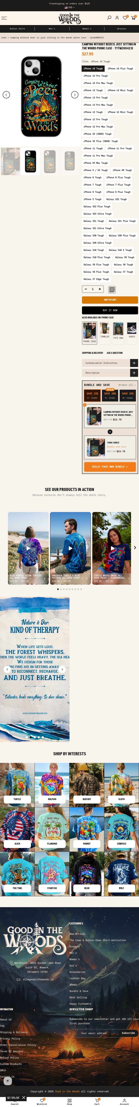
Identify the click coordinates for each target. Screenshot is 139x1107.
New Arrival (77, 934)
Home (4, 37)
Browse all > (127, 385)
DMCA (3, 1070)
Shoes (73, 984)
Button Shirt (17, 29)
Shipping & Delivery (92, 353)
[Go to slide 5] (43, 737)
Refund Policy (9, 1057)
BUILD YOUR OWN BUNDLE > (110, 467)
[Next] (74, 94)
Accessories (77, 972)
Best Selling (78, 997)
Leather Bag (77, 978)
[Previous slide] (7, 669)
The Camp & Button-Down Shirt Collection (98, 940)
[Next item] (135, 548)
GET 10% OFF (13, 1098)
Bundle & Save (79, 991)
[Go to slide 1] (27, 737)
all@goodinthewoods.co (38, 979)
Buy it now (110, 310)
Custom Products (11, 1064)
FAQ (2, 1026)
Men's (52, 29)
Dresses (121, 29)
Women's (87, 29)
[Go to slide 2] (31, 737)
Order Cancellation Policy (18, 1045)
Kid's (73, 965)
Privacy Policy (10, 1038)
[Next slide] (62, 669)
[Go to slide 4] (39, 737)
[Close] (23, 1097)
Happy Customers (80, 1003)
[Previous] (6, 94)
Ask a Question (115, 353)
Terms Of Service (11, 1051)
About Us (6, 1019)
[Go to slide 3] (35, 737)
